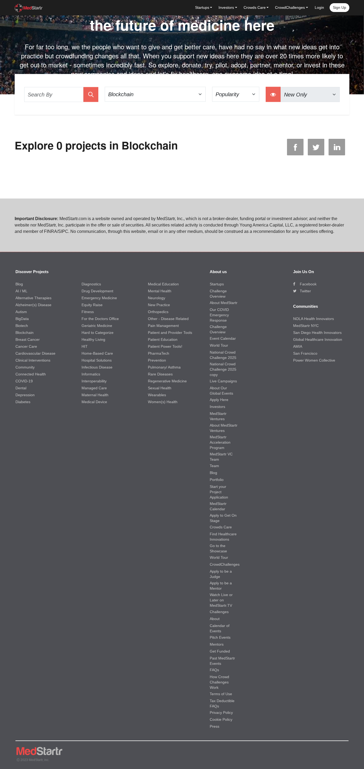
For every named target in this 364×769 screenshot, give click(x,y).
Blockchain (24, 332)
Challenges (219, 612)
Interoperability (94, 381)
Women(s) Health (162, 402)
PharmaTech (158, 353)
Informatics (91, 374)
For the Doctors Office (100, 319)
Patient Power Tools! (165, 346)
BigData (22, 319)
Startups (217, 284)
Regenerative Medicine (167, 381)
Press (214, 726)
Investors (217, 406)
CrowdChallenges (225, 564)
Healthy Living (93, 339)
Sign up (339, 7)
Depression (25, 395)
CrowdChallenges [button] (290, 7)
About (215, 619)
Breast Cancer (27, 339)
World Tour (219, 345)
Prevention (157, 360)
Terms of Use (221, 694)
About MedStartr (223, 303)
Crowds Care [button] (255, 7)
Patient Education (162, 339)
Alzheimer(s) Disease (33, 305)
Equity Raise (92, 305)
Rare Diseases (160, 374)
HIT (85, 346)
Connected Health (30, 374)
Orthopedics (158, 312)
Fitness (88, 312)
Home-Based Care (97, 353)
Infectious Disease (97, 367)
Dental (20, 388)
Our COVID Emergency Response (219, 314)
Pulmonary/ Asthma (164, 367)
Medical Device (94, 402)
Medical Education (163, 284)
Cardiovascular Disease (35, 353)
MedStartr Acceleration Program (220, 442)
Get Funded (220, 651)
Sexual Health (159, 388)
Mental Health (159, 291)
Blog (19, 284)
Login (319, 7)
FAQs (214, 670)
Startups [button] (202, 7)
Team (214, 466)
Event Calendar (223, 338)
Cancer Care (26, 346)
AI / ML (21, 291)
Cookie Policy (221, 719)
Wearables (157, 395)
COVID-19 (24, 381)
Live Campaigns (223, 381)
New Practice (159, 305)
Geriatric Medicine (97, 325)
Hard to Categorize (98, 332)
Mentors (217, 644)
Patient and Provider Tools (170, 332)
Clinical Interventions (32, 360)
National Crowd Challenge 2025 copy (223, 369)
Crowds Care (221, 527)
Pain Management (163, 325)
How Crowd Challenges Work (219, 682)
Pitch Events (220, 637)
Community (25, 367)
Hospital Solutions (97, 360)
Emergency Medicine (99, 298)
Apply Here (219, 400)
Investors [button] (226, 7)
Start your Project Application (219, 491)
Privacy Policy (221, 712)
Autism (21, 312)
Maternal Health (95, 395)
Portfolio (217, 479)
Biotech (21, 325)
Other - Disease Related (168, 319)
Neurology (156, 298)
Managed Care (94, 388)
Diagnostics (91, 284)
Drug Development (97, 291)
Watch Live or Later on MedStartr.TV (221, 600)
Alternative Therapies (33, 298)
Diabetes (22, 402)
